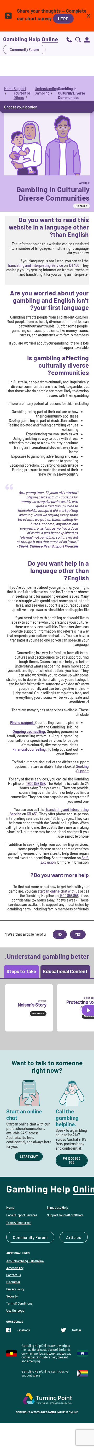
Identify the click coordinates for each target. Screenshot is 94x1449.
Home (9, 88)
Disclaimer (13, 1282)
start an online (58, 891)
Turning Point (47, 1398)
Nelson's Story (32, 1005)
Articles (73, 1237)
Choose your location (20, 107)
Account (87, 40)
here (63, 18)
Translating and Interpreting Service (35, 265)
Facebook (23, 1330)
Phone (69, 40)
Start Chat (29, 1156)
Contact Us (13, 1275)
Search (78, 40)
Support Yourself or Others (22, 93)
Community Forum (24, 49)
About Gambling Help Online (25, 1261)
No (60, 934)
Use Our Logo (15, 1310)
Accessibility (14, 1268)
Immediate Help (57, 1207)
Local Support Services (21, 1215)
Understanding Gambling (46, 90)
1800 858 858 (35, 783)
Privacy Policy (15, 1289)
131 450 (74, 265)
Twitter (76, 1330)
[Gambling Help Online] (30, 39)
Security (12, 1296)
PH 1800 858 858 (71, 1160)
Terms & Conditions (19, 1303)
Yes (78, 934)
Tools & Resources (18, 1222)
